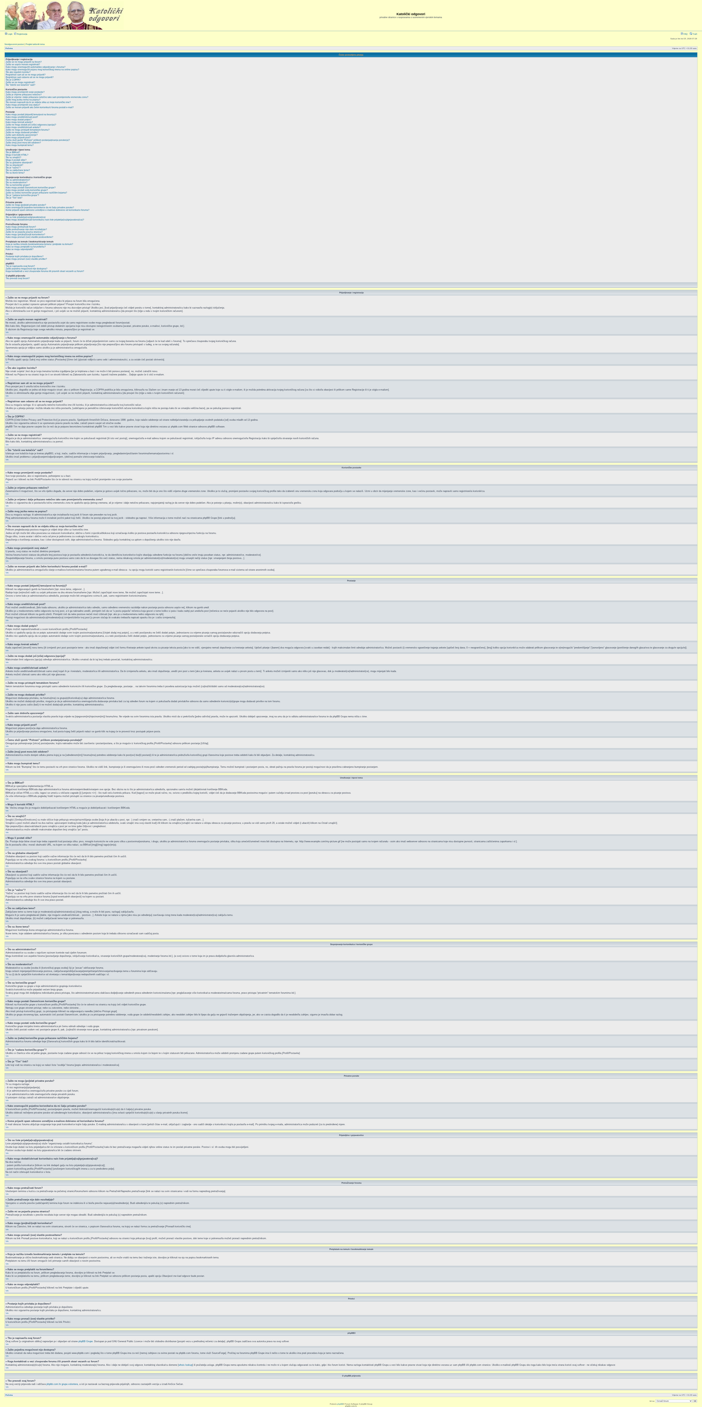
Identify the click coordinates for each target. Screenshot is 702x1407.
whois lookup (185, 1365)
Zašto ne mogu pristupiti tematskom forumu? (28, 130)
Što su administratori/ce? (18, 180)
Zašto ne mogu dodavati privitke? (22, 132)
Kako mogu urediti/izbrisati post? (22, 117)
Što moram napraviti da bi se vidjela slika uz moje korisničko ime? (38, 102)
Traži (694, 34)
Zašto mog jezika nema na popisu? (23, 99)
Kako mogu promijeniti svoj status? (23, 105)
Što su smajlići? (13, 157)
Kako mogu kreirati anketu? (19, 122)
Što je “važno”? (13, 167)
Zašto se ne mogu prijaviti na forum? (24, 62)
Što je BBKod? (13, 152)
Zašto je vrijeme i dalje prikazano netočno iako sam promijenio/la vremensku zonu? (47, 97)
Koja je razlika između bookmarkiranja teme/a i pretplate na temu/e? (39, 244)
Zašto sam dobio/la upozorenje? (22, 135)
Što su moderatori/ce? (16, 182)
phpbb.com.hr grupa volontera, (62, 1384)
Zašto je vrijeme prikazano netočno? (24, 94)
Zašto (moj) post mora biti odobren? (23, 142)
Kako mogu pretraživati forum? (21, 227)
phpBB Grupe (85, 1341)
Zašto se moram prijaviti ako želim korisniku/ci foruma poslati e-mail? (40, 107)
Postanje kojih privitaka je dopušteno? (25, 256)
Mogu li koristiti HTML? (17, 155)
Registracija (21, 34)
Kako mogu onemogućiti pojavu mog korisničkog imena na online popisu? (42, 69)
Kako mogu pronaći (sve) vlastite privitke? (26, 259)
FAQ (685, 34)
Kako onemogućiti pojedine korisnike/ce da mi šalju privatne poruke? (40, 207)
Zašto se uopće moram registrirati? (23, 64)
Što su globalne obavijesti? (19, 162)
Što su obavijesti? (14, 165)
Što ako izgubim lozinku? (18, 72)
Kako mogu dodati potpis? (19, 119)
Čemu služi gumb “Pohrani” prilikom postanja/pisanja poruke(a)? (38, 140)
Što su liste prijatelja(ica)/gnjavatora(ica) (26, 217)
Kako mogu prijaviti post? (18, 137)
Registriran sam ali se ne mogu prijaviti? (26, 74)
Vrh (7, 314)
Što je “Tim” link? (14, 198)
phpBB (340, 1404)
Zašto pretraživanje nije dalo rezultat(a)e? (26, 229)
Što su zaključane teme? (18, 170)
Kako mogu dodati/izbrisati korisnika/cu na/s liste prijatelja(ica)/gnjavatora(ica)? (45, 219)
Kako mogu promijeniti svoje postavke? (25, 92)
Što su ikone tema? (15, 173)
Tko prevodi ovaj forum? (18, 278)
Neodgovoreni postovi (14, 44)
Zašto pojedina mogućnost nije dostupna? (26, 268)
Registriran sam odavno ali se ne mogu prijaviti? (30, 77)
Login (9, 34)
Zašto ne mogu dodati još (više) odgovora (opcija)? (31, 124)
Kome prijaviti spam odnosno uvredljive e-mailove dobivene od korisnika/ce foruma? (47, 210)
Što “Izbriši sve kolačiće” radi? (20, 85)
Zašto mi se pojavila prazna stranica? (24, 232)
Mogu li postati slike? (16, 160)
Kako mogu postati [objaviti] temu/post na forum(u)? (31, 114)
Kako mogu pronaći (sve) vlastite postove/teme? (29, 237)
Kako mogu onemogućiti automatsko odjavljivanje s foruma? (35, 67)
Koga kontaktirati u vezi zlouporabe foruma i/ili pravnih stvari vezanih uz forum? (45, 271)
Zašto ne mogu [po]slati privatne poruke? (26, 205)
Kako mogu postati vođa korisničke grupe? (27, 190)
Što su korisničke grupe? (18, 185)
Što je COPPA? (13, 80)
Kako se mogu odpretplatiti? (19, 249)
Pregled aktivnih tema (35, 44)
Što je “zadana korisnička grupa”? (22, 195)
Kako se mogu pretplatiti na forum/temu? (26, 246)
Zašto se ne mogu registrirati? (20, 82)
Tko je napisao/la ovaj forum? (20, 266)
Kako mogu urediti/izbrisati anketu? (23, 127)
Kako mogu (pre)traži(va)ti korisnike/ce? (25, 234)
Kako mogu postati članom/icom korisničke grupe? (31, 187)
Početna (9, 48)
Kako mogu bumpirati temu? (20, 145)
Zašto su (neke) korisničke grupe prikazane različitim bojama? (36, 192)
